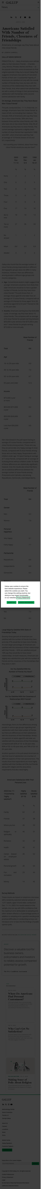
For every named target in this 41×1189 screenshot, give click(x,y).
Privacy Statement (23, 598)
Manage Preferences (26, 602)
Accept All (11, 602)
